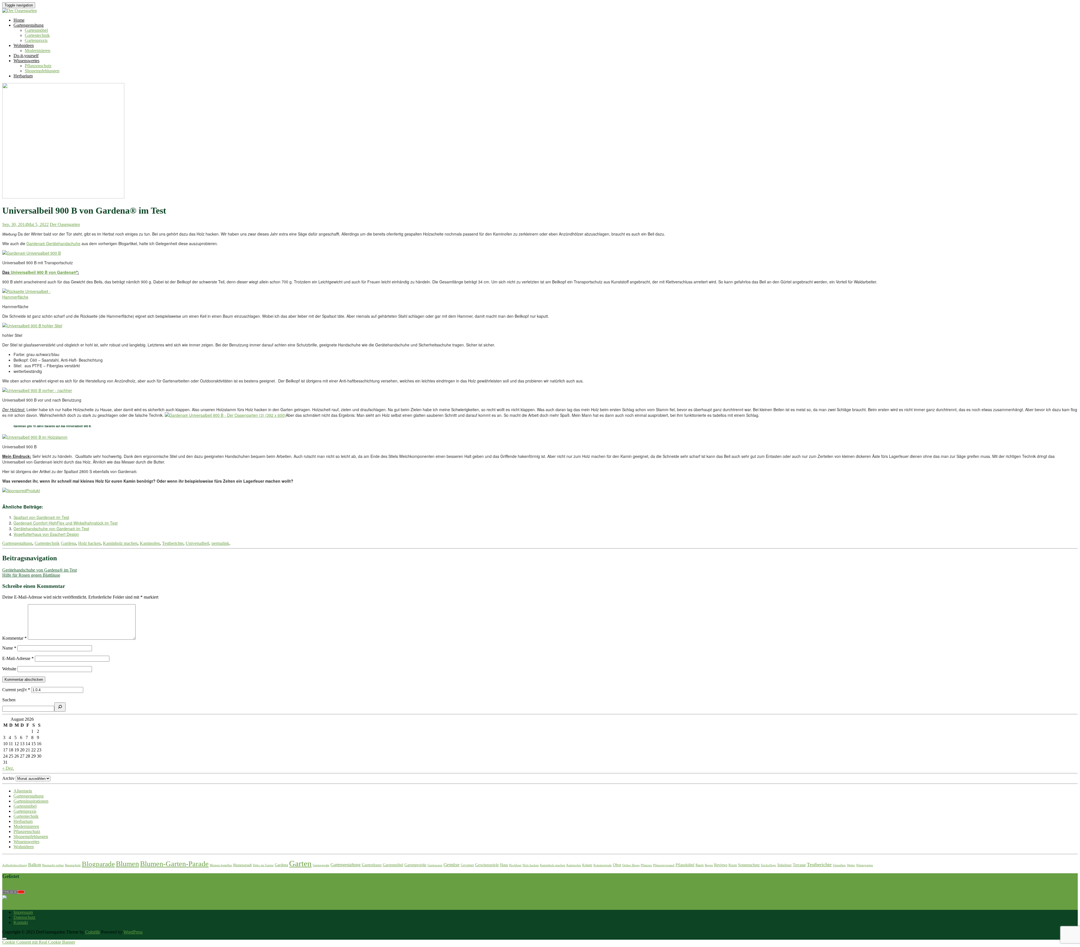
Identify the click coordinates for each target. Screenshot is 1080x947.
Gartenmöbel (36, 30)
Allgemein (23, 791)
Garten (300, 863)
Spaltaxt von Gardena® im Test (41, 517)
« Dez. (8, 768)
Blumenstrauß (242, 865)
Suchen (8, 699)
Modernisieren (37, 50)
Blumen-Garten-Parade (174, 864)
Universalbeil (197, 543)
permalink (220, 543)
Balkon (34, 864)
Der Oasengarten (65, 224)
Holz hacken (89, 543)
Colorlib (92, 932)
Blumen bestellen (221, 865)
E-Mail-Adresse (18, 658)
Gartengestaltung (29, 25)
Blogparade (98, 864)
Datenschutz (24, 917)
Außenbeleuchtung (14, 865)
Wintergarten (864, 865)
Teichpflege (768, 865)
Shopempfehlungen (42, 70)
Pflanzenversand (663, 865)
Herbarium (23, 75)
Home (19, 20)
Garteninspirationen (31, 801)
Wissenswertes (26, 60)
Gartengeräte (321, 865)
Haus (504, 865)
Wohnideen (24, 45)
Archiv (8, 778)
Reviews (720, 865)
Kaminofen (150, 543)
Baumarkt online (53, 865)
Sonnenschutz (749, 865)
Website (9, 668)
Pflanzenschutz (38, 65)
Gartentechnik (37, 35)
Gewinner (467, 865)
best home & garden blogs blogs (20, 903)
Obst (617, 865)
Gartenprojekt (415, 865)
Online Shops (631, 865)
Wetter (851, 865)
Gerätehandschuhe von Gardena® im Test (51, 528)
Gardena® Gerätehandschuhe (53, 243)
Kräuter (587, 865)
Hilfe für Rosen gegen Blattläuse (31, 575)
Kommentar (14, 638)
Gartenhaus (372, 865)
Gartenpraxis (36, 40)
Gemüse (452, 864)
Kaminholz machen (120, 543)
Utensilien (839, 865)
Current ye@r (16, 689)
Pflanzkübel (685, 865)
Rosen (732, 865)
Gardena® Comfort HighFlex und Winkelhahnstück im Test (66, 523)
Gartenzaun (435, 865)
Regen (709, 865)
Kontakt (21, 922)
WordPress (133, 932)
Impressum (23, 912)
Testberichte (172, 543)
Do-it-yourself (26, 55)
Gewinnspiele (487, 865)
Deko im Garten (263, 865)
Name (9, 648)
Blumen (127, 864)
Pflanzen (646, 865)
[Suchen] (60, 707)
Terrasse (799, 865)
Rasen (700, 865)
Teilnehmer (784, 865)
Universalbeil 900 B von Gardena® (43, 272)
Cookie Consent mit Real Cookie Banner (38, 942)
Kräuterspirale (602, 865)
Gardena (68, 543)
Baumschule (73, 865)
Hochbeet (515, 865)
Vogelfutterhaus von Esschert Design (46, 534)
